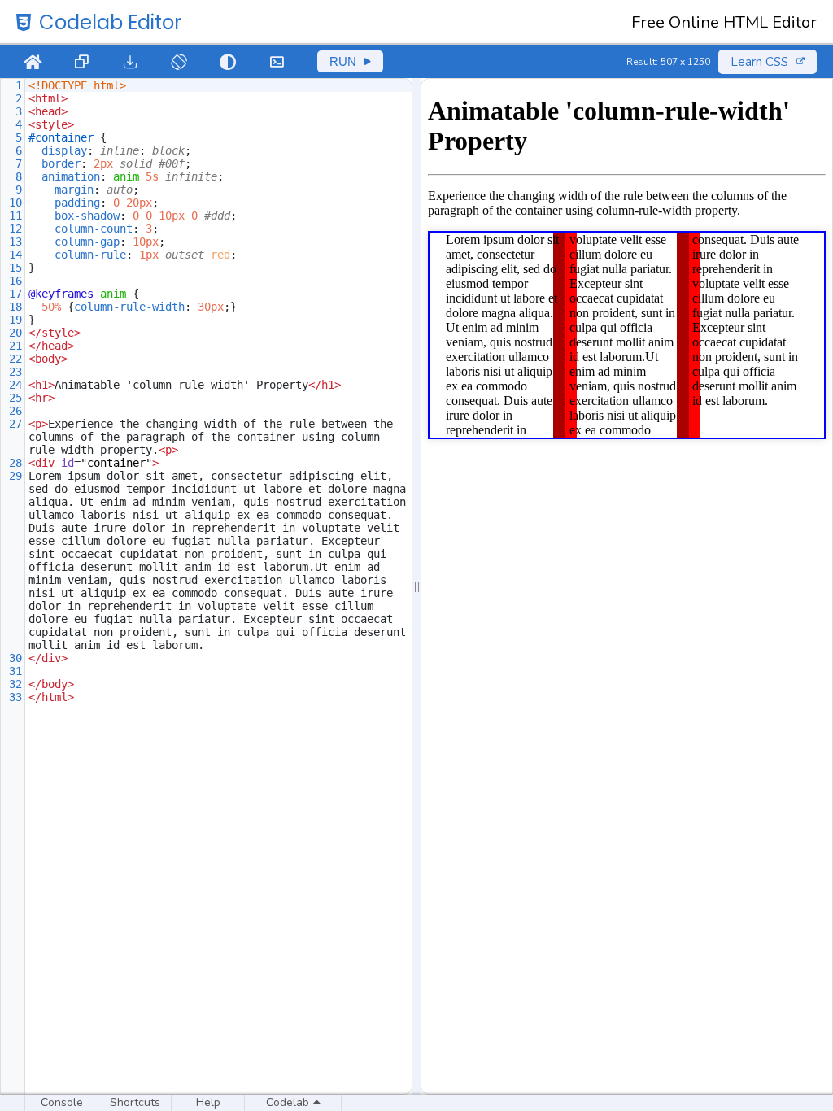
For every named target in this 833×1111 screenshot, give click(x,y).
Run (342, 61)
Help (208, 1102)
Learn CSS (759, 62)
